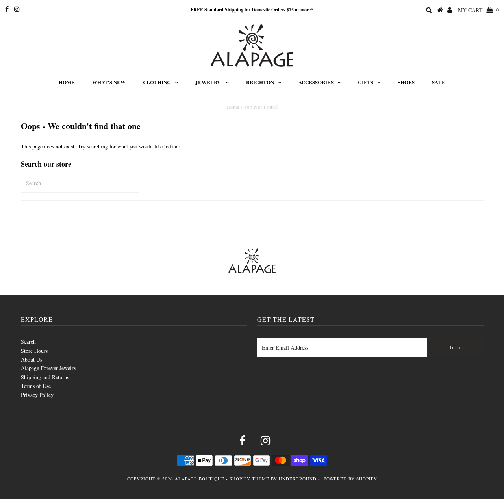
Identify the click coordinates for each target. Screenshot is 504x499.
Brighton (260, 82)
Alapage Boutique (199, 479)
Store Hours (34, 350)
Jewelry (208, 82)
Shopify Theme (249, 479)
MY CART (478, 10)
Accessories (316, 82)
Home (67, 82)
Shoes (406, 82)
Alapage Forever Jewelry (48, 368)
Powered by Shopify (350, 479)
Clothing (157, 82)
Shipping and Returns (45, 377)
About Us (31, 359)
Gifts (365, 82)
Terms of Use (36, 386)
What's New (109, 82)
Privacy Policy (37, 395)
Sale (438, 82)
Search (28, 341)
